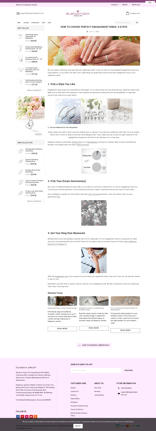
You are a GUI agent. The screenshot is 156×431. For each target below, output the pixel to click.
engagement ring (61, 276)
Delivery (73, 395)
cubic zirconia (93, 194)
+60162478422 (126, 388)
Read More (62, 329)
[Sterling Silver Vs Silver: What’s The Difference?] (94, 161)
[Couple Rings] (94, 111)
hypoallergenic (92, 142)
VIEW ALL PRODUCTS (35, 90)
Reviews (97, 391)
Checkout (114, 5)
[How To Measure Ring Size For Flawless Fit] (94, 260)
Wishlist (124, 5)
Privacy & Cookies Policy (79, 406)
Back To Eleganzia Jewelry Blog (95, 345)
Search (73, 388)
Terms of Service (77, 409)
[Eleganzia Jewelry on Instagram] (26, 416)
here (58, 197)
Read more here (83, 145)
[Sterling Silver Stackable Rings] (68, 111)
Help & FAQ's (75, 398)
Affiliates (74, 402)
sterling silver (77, 142)
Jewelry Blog (99, 395)
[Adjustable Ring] (120, 111)
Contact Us (75, 391)
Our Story (97, 388)
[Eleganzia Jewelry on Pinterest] (22, 416)
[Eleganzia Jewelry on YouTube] (31, 416)
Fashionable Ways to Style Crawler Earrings (62, 308)
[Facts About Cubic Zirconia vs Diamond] (94, 213)
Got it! (78, 426)
